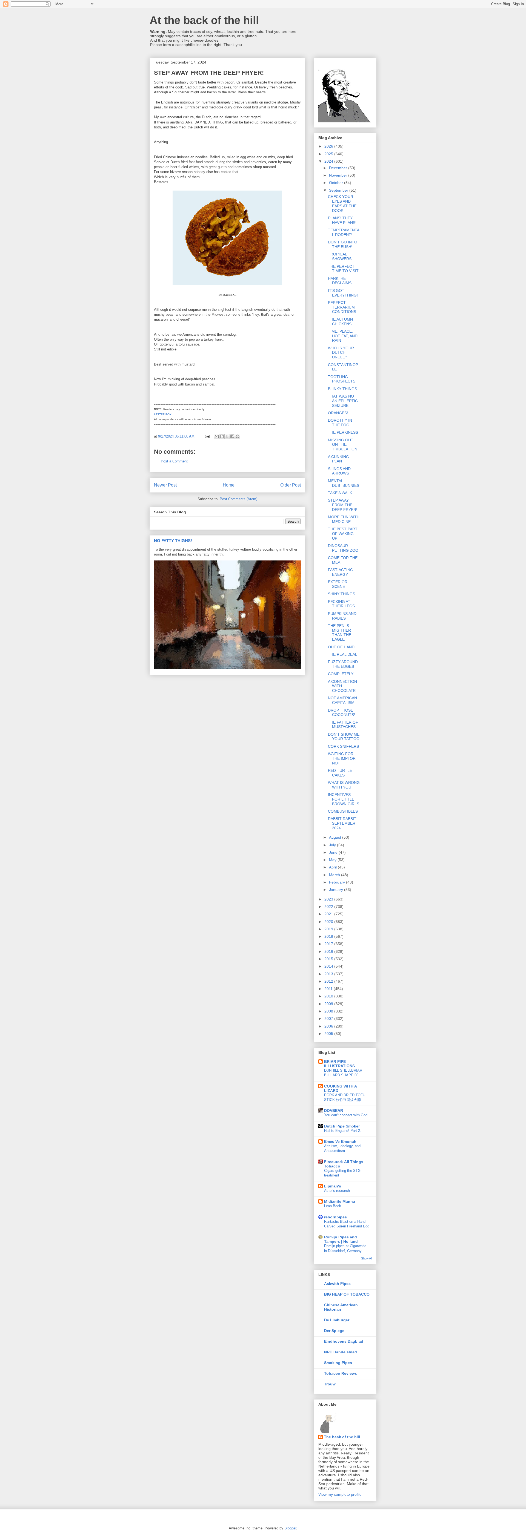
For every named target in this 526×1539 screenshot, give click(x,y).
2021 (329, 914)
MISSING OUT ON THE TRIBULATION (342, 444)
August (335, 837)
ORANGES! (338, 413)
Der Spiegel (334, 1330)
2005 (329, 1033)
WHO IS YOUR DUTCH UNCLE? (341, 352)
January (336, 889)
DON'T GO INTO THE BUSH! (342, 244)
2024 (329, 161)
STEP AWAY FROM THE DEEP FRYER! (342, 505)
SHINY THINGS (341, 594)
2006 (329, 1026)
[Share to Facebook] (232, 436)
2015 (329, 959)
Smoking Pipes (338, 1362)
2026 (329, 146)
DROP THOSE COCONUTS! (341, 712)
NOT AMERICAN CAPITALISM (342, 700)
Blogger (290, 1528)
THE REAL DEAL (342, 654)
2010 (329, 996)
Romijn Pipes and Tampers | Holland (341, 1239)
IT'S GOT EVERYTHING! (343, 292)
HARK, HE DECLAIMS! (340, 280)
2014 (329, 966)
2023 (329, 899)
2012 (329, 981)
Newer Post (165, 485)
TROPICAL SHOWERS (339, 256)
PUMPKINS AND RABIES (342, 615)
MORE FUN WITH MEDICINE (343, 519)
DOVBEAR (333, 1110)
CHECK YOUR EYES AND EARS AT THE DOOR (342, 203)
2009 (329, 1004)
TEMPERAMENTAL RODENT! (343, 232)
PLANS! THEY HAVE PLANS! (342, 220)
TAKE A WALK (340, 493)
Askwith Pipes (337, 1283)
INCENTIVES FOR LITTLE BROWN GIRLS (343, 799)
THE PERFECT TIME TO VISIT (343, 268)
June (334, 852)
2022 (329, 906)
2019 (329, 929)
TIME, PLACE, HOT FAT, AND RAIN (343, 336)
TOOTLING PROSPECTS (341, 379)
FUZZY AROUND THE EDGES (343, 664)
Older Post (290, 485)
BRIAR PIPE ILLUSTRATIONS (339, 1063)
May (333, 860)
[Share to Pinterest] (237, 436)
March (335, 875)
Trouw (330, 1384)
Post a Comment (174, 461)
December (338, 168)
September (339, 190)
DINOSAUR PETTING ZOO (343, 548)
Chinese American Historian (341, 1307)
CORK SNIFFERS (343, 746)
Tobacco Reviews (340, 1373)
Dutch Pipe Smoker (342, 1126)
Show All (366, 1258)
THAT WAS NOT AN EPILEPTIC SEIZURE (343, 401)
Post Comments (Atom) (238, 499)
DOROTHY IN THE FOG (340, 422)
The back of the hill (342, 1437)
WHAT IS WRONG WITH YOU (344, 784)
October (336, 182)
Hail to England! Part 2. (342, 1131)
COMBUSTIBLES (343, 811)
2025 (329, 154)
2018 (329, 936)
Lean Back (332, 1206)
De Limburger (336, 1320)
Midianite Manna (339, 1201)
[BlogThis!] (222, 436)
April (333, 867)
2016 (329, 951)
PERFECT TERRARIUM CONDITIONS (342, 307)
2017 (329, 944)
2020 (329, 921)
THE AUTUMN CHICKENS (340, 321)
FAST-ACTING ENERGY (340, 572)
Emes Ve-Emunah (340, 1141)
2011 (329, 988)
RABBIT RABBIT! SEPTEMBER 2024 (343, 823)
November (338, 175)
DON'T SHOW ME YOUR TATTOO (343, 736)
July (333, 845)
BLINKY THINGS (342, 389)
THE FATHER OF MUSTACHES (343, 724)
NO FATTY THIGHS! (173, 540)
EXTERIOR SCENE (337, 584)
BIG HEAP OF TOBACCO (347, 1294)
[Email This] (216, 436)
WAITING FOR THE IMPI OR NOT (342, 758)
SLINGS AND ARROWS (339, 471)
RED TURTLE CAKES (340, 772)
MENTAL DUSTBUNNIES (343, 483)
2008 (329, 1011)
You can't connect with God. (346, 1115)
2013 (329, 974)
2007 (329, 1018)
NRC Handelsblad (340, 1352)
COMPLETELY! (341, 674)
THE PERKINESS (343, 432)
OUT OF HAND (341, 647)
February (337, 882)
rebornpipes (335, 1217)
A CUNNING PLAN (338, 459)
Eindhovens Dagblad (343, 1341)
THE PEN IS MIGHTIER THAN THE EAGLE (339, 632)
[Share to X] (227, 436)
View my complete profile (340, 1494)
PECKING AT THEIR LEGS (341, 603)
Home (229, 485)
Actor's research (337, 1191)
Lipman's (332, 1186)
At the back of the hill (204, 20)
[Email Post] (207, 436)
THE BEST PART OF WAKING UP (343, 533)
